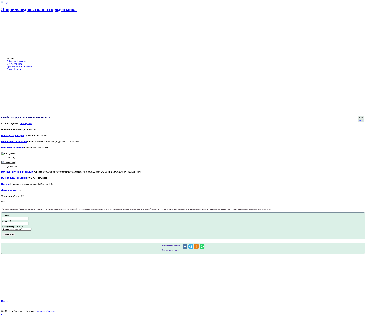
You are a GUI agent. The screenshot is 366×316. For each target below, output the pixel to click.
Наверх (4, 301)
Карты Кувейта (14, 64)
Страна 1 (6, 215)
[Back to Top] (1, 313)
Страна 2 (6, 221)
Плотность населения (12, 148)
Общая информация (16, 61)
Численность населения (14, 141)
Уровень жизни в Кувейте (19, 66)
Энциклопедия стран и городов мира (39, 9)
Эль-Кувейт (26, 123)
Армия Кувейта (14, 69)
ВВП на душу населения (14, 178)
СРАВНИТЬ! (8, 235)
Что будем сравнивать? (13, 226)
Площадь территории (12, 135)
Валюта (5, 184)
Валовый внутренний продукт (17, 172)
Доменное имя (9, 190)
